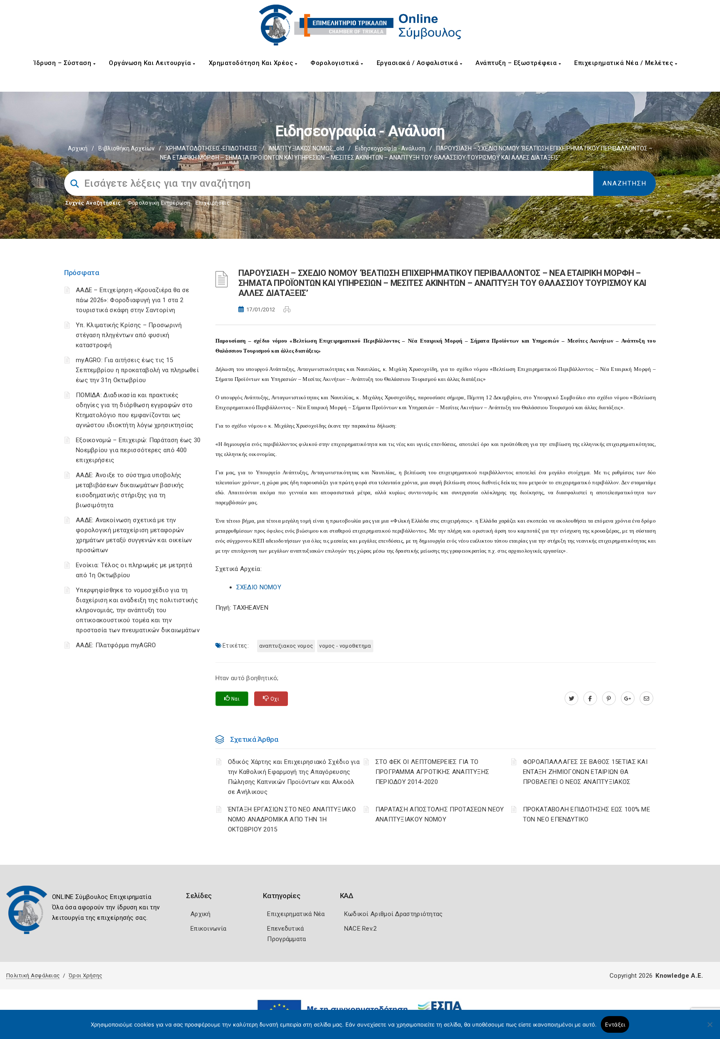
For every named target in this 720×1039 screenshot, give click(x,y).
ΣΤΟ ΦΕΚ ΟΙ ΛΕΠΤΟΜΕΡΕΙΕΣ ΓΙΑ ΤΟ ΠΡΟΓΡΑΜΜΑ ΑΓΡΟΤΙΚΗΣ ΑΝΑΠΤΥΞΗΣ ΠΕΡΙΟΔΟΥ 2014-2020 (432, 772)
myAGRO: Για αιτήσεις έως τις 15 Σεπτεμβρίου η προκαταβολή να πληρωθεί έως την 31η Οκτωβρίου (137, 370)
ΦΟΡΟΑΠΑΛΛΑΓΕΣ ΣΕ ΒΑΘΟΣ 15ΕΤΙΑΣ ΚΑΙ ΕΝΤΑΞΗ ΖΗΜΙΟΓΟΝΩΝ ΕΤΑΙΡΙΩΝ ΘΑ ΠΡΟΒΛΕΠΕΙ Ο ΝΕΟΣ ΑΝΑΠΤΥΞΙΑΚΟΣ (585, 772)
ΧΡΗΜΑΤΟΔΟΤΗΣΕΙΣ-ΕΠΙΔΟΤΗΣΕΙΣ (211, 148)
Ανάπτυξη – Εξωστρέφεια (517, 63)
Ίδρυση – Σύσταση (63, 63)
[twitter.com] (571, 698)
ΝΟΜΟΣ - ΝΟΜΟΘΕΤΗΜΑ (345, 646)
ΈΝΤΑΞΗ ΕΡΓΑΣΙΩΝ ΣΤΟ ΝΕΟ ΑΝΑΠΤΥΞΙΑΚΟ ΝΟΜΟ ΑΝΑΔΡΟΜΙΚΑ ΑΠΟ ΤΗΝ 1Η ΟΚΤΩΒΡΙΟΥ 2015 (292, 819)
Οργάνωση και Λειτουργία (151, 63)
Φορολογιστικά (335, 63)
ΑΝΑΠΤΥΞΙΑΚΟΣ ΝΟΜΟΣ (286, 646)
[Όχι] (709, 1028)
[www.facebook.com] (590, 698)
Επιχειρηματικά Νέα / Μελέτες (624, 63)
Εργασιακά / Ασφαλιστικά (418, 63)
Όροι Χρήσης (85, 975)
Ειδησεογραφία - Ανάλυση (390, 148)
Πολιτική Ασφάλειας (33, 975)
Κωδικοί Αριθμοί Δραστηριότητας (393, 914)
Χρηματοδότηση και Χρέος (252, 63)
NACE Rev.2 (360, 928)
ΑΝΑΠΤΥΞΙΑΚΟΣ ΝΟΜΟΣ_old (306, 148)
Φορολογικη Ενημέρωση (159, 203)
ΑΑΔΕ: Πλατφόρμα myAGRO (116, 645)
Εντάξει (615, 1024)
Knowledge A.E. (679, 975)
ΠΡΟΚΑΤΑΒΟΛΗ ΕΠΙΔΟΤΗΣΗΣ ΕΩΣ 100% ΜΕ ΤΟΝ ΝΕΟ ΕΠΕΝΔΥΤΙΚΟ (586, 814)
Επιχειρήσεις (212, 203)
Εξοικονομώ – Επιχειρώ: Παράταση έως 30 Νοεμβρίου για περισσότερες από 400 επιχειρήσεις (138, 450)
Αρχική (78, 148)
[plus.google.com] (627, 698)
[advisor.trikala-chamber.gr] (646, 698)
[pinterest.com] (609, 698)
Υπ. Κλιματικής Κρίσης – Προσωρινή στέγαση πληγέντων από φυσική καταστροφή (129, 335)
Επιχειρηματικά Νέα (296, 914)
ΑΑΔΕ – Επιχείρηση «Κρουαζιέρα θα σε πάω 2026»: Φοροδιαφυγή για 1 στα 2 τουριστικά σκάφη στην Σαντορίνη (133, 300)
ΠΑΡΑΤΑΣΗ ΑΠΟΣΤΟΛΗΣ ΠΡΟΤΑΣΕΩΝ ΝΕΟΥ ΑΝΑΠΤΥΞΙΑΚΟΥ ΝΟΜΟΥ (439, 814)
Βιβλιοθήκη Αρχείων (126, 148)
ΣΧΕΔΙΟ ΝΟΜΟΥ (259, 587)
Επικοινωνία (208, 928)
